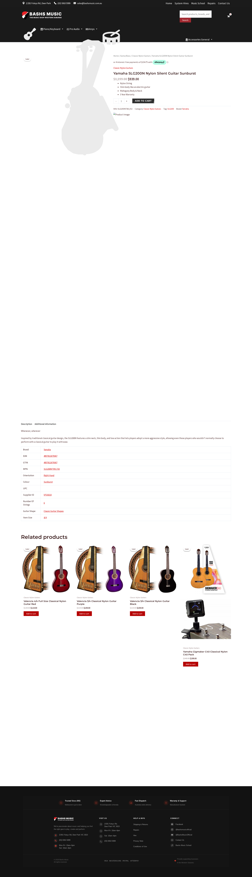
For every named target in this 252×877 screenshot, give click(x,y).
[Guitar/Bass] (30, 29)
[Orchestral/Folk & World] (102, 39)
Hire (134, 835)
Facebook (179, 824)
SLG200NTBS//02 (52, 469)
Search (185, 20)
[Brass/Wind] (95, 34)
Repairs (211, 3)
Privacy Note (138, 841)
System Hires (182, 3)
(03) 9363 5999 (64, 840)
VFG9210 (48, 494)
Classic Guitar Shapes (54, 511)
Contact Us (224, 3)
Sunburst (48, 481)
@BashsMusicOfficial (184, 835)
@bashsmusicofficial (183, 830)
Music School (198, 3)
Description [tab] (26, 424)
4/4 (45, 517)
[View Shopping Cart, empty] (228, 16)
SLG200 (170, 109)
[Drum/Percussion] (111, 29)
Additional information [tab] (45, 424)
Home (169, 3)
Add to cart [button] (31, 613)
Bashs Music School (183, 845)
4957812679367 (50, 456)
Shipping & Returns (140, 824)
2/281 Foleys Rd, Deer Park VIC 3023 (73, 835)
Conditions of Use (140, 846)
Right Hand (49, 475)
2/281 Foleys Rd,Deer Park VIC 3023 (112, 825)
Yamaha (185, 109)
